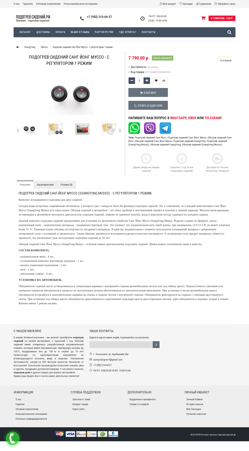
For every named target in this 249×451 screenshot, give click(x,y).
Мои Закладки (193, 409)
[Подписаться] (156, 344)
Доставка (43, 32)
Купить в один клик (149, 105)
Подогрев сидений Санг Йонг (150, 137)
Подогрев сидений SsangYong (189, 141)
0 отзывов (225, 60)
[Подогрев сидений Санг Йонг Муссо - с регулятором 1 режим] (29, 129)
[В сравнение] (164, 80)
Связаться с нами (81, 399)
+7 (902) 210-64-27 (99, 17)
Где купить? (127, 32)
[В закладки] (156, 80)
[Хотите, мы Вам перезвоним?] (12, 438)
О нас (16, 3)
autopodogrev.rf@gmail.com (107, 359)
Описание (25, 184)
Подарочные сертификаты (142, 399)
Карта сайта (79, 409)
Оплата (60, 32)
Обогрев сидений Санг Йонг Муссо (153, 141)
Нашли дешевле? (162, 57)
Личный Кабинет (194, 399)
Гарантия (28, 3)
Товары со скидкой (139, 404)
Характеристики (45, 184)
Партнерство (104, 32)
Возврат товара (80, 404)
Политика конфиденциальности (31, 419)
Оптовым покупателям (48, 3)
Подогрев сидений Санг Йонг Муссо (186, 137)
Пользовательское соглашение (80, 3)
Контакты (149, 32)
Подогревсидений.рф (226, 435)
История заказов (194, 404)
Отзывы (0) (66, 184)
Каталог (25, 32)
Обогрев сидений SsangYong (165, 144)
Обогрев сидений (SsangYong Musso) (202, 144)
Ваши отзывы (80, 32)
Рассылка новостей (196, 414)
